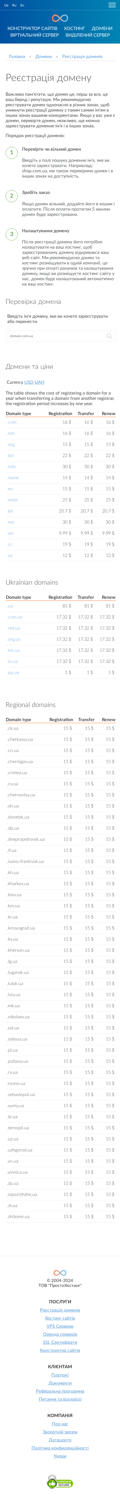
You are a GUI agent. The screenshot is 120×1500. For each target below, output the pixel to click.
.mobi (12, 500)
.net (10, 433)
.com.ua (14, 617)
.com (11, 422)
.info (11, 466)
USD (28, 382)
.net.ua (13, 628)
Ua (6, 5)
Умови (60, 1456)
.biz (10, 455)
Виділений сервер (88, 35)
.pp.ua (13, 672)
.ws (10, 533)
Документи (60, 1383)
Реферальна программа (60, 1391)
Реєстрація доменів (60, 1310)
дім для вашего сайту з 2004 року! (60, 18)
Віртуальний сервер (34, 35)
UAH (39, 382)
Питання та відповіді (60, 1399)
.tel (10, 511)
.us (10, 555)
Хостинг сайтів (60, 1318)
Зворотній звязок (60, 1432)
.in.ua (12, 661)
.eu (10, 489)
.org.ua (13, 639)
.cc (10, 544)
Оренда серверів (60, 1334)
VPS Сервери (60, 1326)
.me (10, 522)
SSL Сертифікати (60, 1342)
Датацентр (60, 1440)
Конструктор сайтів (32, 28)
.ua (10, 606)
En (22, 5)
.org (11, 444)
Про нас (60, 1424)
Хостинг (74, 28)
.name (13, 478)
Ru (14, 5)
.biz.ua (13, 650)
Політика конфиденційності (60, 1448)
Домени (102, 28)
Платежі (60, 1375)
